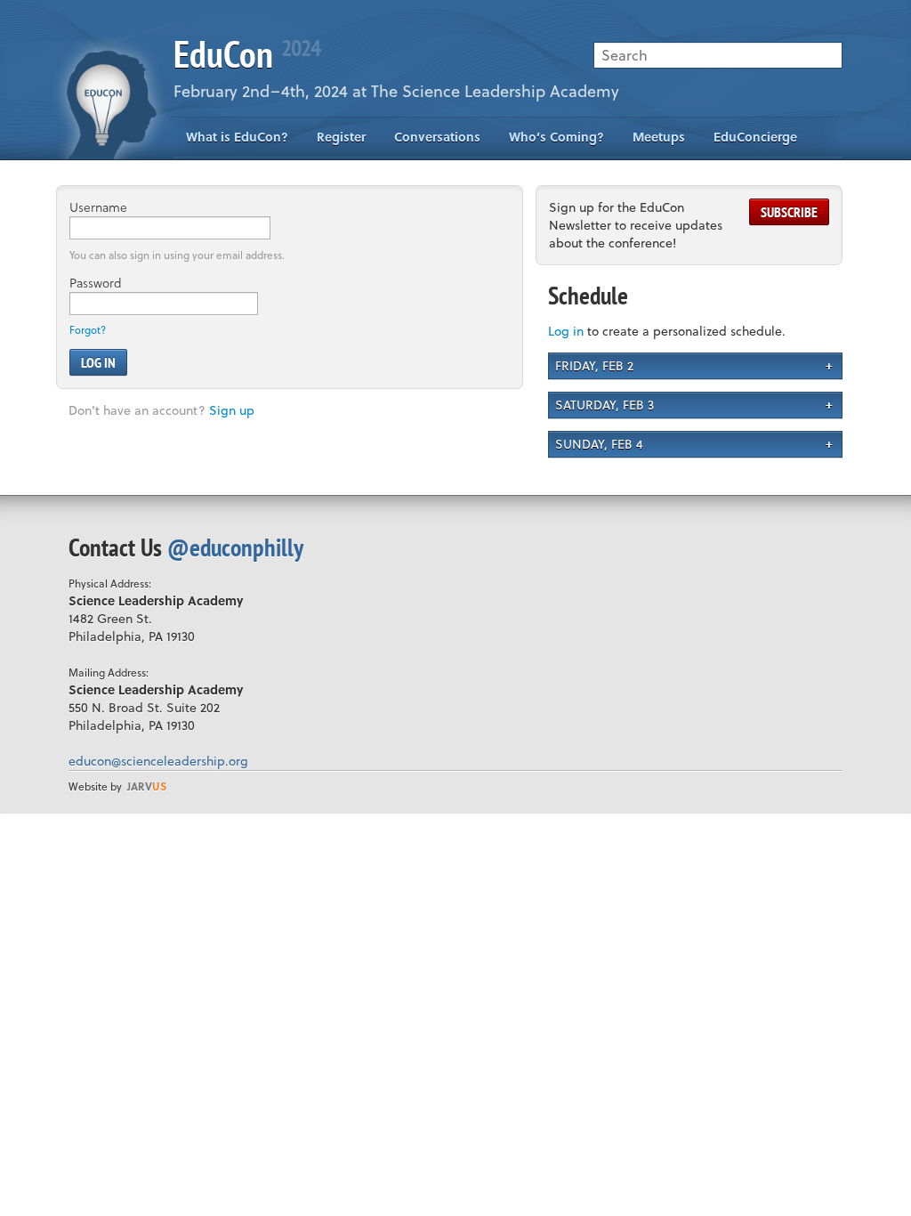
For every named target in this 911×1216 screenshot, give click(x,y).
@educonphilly (235, 547)
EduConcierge (755, 136)
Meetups (659, 136)
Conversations (437, 136)
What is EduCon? (237, 136)
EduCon (246, 53)
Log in (566, 330)
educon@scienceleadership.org (158, 760)
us (146, 786)
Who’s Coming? (556, 136)
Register (341, 136)
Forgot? (87, 329)
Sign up (231, 410)
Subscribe (789, 212)
